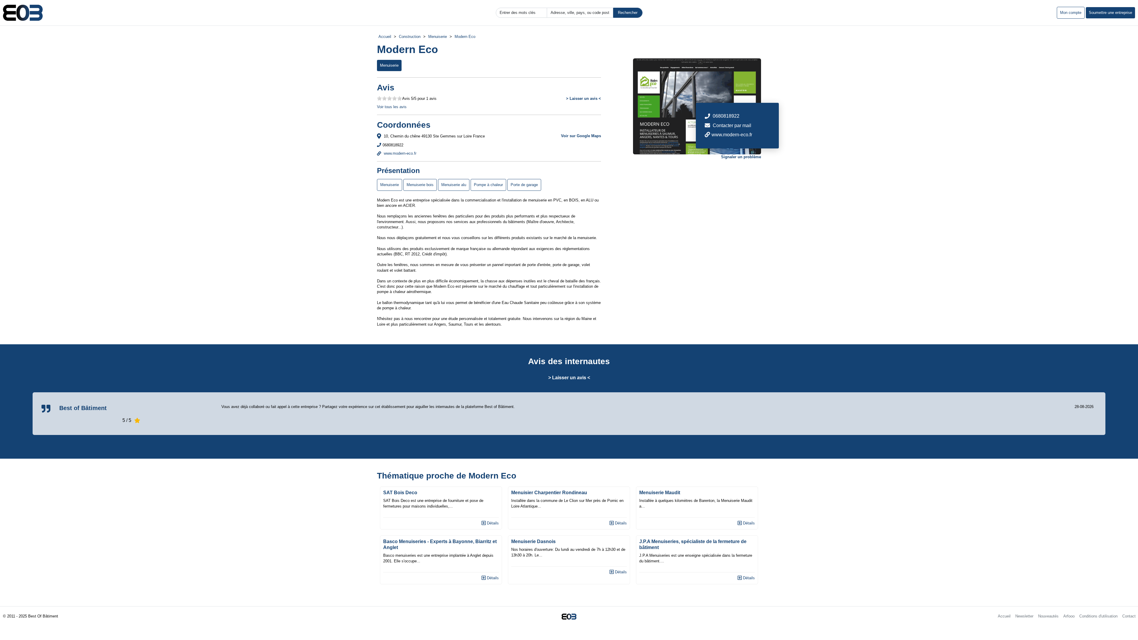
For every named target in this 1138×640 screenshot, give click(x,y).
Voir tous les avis (392, 107)
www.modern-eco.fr (399, 153)
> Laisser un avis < (583, 98)
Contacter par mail (732, 125)
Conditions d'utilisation (1098, 616)
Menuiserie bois (420, 185)
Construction (410, 36)
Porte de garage (524, 185)
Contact (1129, 616)
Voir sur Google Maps (581, 136)
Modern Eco (465, 36)
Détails (492, 523)
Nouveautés (1048, 616)
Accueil (384, 36)
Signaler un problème (741, 157)
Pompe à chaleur (488, 185)
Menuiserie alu (453, 185)
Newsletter (1024, 616)
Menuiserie (437, 36)
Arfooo (1069, 616)
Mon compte (1070, 12)
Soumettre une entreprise (1110, 12)
